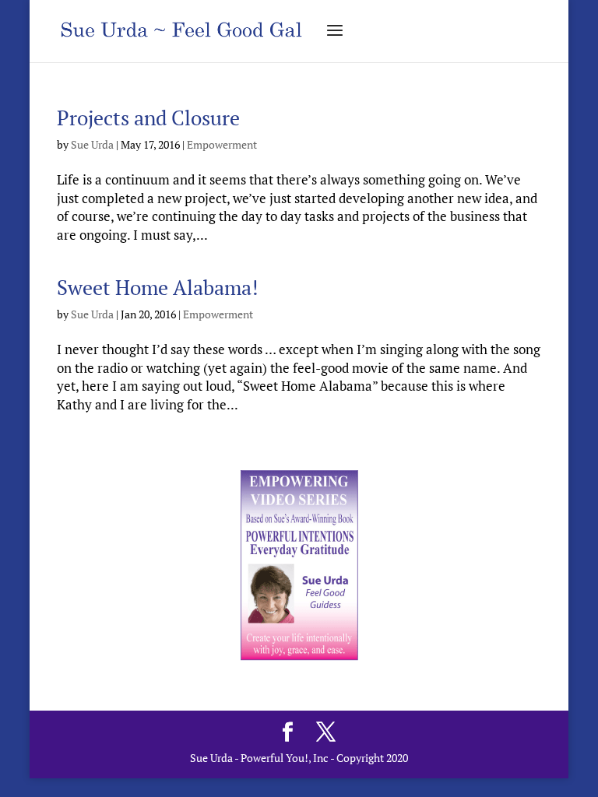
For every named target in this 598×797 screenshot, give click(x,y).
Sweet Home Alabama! (158, 287)
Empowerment (222, 144)
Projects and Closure (148, 117)
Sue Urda (92, 144)
